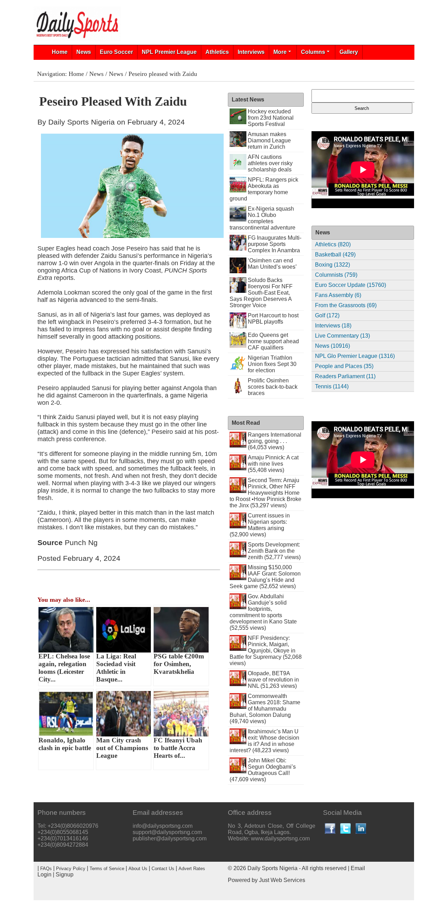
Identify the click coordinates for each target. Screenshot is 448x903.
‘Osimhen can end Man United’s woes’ (272, 264)
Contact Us (163, 868)
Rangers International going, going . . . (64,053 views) (274, 441)
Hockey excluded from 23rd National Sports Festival (271, 117)
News (83, 52)
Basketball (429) (335, 255)
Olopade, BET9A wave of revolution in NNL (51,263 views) (273, 679)
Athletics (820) (333, 244)
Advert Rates (191, 868)
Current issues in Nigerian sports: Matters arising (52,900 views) (260, 525)
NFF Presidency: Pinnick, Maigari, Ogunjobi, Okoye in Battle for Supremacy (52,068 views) (266, 650)
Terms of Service (107, 868)
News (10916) (332, 346)
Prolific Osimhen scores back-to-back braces (273, 387)
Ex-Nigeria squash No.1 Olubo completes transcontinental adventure (262, 218)
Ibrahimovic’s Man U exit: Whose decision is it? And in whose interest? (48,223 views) (264, 740)
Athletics (217, 52)
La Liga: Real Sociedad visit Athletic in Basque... (116, 667)
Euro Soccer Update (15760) (350, 285)
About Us (137, 868)
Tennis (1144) (332, 386)
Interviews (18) (333, 326)
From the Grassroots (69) (346, 305)
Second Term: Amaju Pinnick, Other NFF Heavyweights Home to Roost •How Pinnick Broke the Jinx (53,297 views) (265, 492)
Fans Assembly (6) (338, 295)
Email (358, 868)
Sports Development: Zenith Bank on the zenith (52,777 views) (274, 551)
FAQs (46, 868)
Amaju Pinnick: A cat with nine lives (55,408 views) (273, 463)
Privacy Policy (70, 868)
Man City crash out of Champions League (122, 747)
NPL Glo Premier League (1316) (355, 356)
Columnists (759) (336, 275)
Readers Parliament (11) (345, 376)
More (280, 52)
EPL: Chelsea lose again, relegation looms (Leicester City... (64, 667)
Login (44, 874)
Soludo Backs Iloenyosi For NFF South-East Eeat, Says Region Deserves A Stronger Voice (261, 292)
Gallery (349, 52)
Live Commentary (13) (342, 336)
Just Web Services (282, 880)
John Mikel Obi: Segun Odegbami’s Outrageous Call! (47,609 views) (263, 769)
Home (60, 52)
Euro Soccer (116, 52)
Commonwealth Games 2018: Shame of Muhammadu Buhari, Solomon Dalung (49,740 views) (265, 708)
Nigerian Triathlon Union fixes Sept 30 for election (272, 364)
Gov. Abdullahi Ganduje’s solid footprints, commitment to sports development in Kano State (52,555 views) (263, 612)
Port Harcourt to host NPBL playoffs (273, 318)
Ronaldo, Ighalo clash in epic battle (64, 744)
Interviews (251, 52)
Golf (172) (327, 315)
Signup (65, 874)
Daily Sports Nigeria (272, 868)
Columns (313, 52)
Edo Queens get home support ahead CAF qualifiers (273, 341)
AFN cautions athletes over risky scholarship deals (270, 163)
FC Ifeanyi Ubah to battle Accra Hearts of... (178, 747)
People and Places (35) (344, 366)
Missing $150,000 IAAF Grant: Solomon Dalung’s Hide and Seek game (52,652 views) (265, 576)
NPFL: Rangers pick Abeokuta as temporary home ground (264, 189)
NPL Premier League (169, 52)
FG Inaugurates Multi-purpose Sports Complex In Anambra (274, 244)
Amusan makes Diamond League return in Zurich (269, 140)
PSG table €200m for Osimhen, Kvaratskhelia (179, 663)
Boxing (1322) (332, 265)
